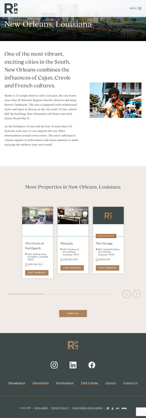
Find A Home (55, 52)
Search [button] (50, 365)
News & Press (56, 67)
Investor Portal (58, 372)
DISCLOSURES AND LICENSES (88, 408)
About (48, 45)
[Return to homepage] (11, 8)
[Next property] (136, 294)
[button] (135, 8)
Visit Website (107, 268)
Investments (54, 30)
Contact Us (54, 387)
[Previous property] (127, 294)
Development (55, 38)
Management (55, 23)
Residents (53, 379)
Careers (50, 60)
